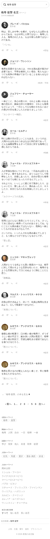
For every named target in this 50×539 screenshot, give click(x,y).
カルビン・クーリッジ (12, 495)
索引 (21, 529)
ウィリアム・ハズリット (13, 491)
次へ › (42, 404)
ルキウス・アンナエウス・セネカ (26, 326)
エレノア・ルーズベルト (13, 499)
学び (4, 444)
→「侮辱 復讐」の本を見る (15, 394)
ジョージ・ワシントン (20, 61)
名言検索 (5, 521)
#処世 (45, 120)
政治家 (13, 63)
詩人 (12, 96)
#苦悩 (45, 50)
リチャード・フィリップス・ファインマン (22, 487)
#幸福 (45, 202)
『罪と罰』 (6, 240)
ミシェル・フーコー (11, 472)
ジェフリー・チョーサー (21, 94)
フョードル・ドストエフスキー (25, 163)
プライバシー (36, 529)
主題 (16, 529)
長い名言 (25, 513)
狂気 (5, 456)
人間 (10, 432)
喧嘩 (29, 432)
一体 (36, 432)
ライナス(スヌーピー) (12, 476)
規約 (27, 529)
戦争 (29, 444)
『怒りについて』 (10, 347)
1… (16, 404)
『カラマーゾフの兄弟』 (13, 196)
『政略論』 (6, 278)
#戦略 (45, 153)
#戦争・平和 (43, 83)
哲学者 (13, 26)
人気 (10, 529)
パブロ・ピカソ (9, 484)
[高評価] (3, 50)
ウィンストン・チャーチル (14, 503)
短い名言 (14, 513)
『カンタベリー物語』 (12, 114)
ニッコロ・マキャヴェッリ (23, 257)
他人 (17, 444)
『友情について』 (10, 309)
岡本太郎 (6, 468)
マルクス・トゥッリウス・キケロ (26, 294)
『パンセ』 (6, 45)
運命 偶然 (30, 456)
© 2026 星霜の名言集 (25, 534)
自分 (17, 432)
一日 (23, 432)
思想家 (13, 259)
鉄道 (41, 456)
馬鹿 (13, 456)
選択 (21, 456)
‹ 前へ (8, 404)
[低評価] (7, 50)
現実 (10, 444)
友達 (23, 444)
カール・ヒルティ (18, 131)
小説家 (13, 166)
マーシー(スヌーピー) (12, 480)
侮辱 (5, 420)
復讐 (13, 420)
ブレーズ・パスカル (19, 24)
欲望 (36, 444)
